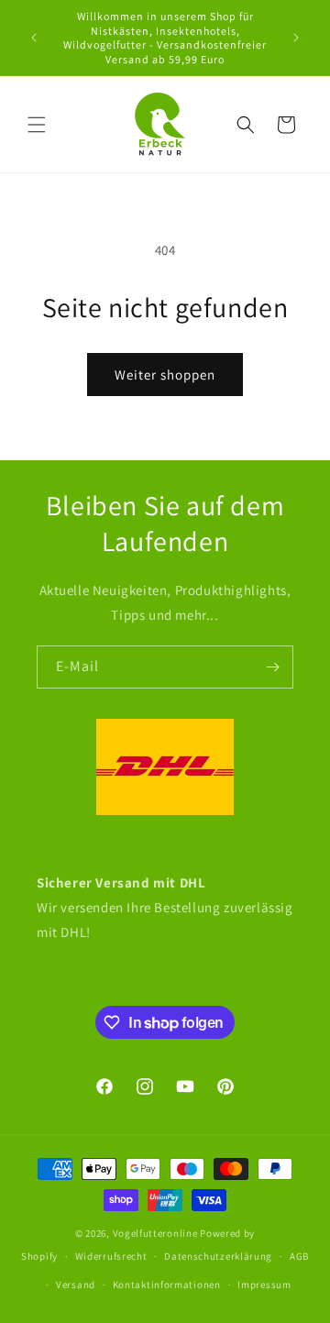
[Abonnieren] (272, 667)
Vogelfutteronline (155, 1233)
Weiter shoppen (165, 374)
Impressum (264, 1284)
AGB (299, 1256)
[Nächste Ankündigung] (296, 37)
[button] (36, 125)
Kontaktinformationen (167, 1284)
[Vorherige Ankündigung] (34, 37)
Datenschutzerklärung (218, 1256)
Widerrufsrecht (111, 1256)
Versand (75, 1284)
